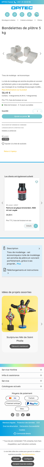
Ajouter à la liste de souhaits (15, 144)
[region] (22, 203)
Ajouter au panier (20, 116)
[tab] (22, 256)
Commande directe (23, 434)
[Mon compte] (29, 14)
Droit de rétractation (10, 426)
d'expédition (12, 444)
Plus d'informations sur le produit (14, 90)
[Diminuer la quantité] (34, 111)
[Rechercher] (14, 14)
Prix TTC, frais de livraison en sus (14, 100)
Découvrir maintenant (20, 346)
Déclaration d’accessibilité (29, 426)
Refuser (16, 459)
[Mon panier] (36, 14)
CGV (38, 423)
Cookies (22, 430)
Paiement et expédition (9, 130)
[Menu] (7, 14)
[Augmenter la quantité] (41, 111)
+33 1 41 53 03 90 (24, 2)
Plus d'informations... (29, 454)
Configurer (28, 459)
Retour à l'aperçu (10, 151)
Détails (29, 226)
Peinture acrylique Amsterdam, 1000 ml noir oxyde (21, 209)
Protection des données (26, 423)
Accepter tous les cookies (22, 464)
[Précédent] (3, 53)
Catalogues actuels (11, 386)
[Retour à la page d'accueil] (22, 7)
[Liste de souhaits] (22, 14)
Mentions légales (9, 423)
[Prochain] (40, 53)
